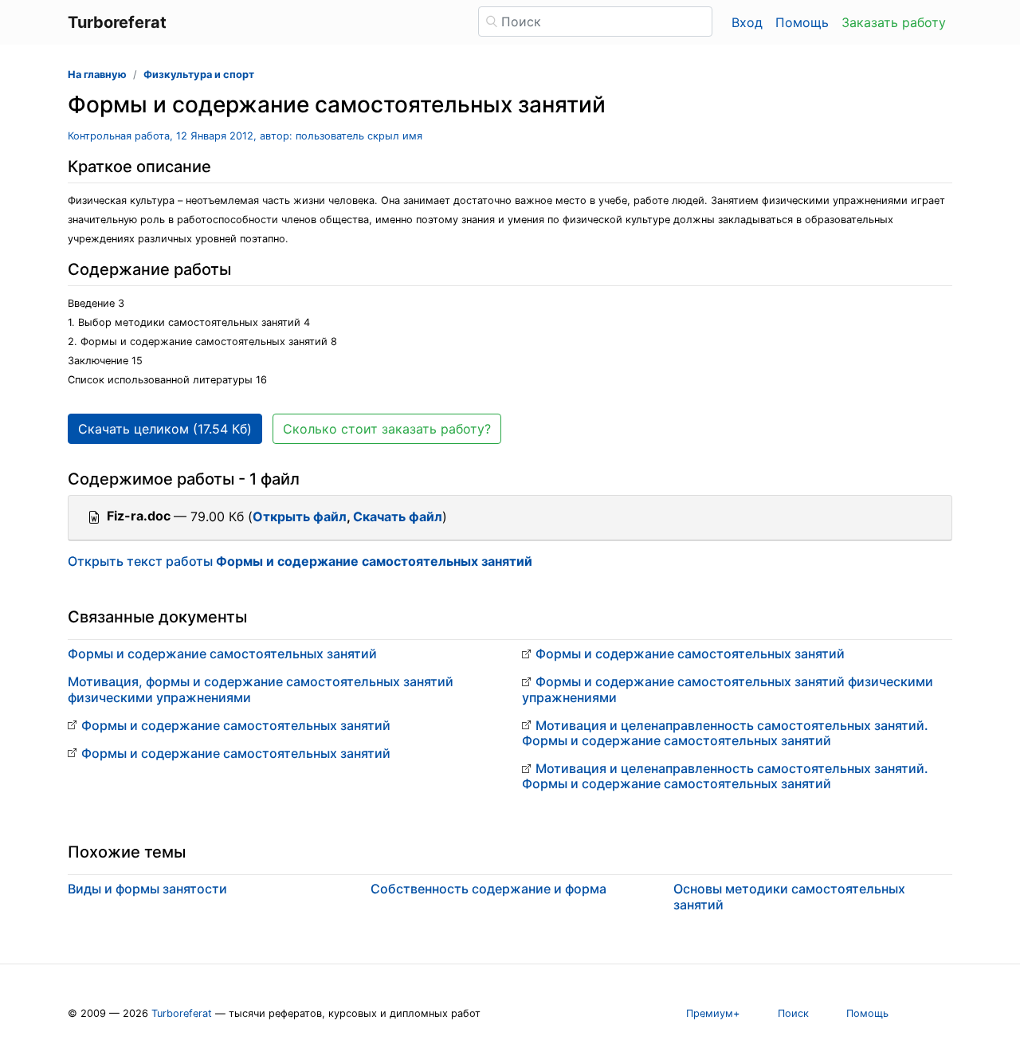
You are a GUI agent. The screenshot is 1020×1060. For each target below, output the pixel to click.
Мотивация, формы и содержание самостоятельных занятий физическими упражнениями (260, 689)
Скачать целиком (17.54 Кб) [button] (165, 429)
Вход (747, 22)
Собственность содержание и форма (488, 889)
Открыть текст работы (300, 561)
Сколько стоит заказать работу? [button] (387, 429)
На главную (97, 74)
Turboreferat (181, 1013)
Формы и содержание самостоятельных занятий (222, 654)
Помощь (802, 22)
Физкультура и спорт (198, 74)
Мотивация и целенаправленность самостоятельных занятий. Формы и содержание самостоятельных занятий (725, 732)
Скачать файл (397, 516)
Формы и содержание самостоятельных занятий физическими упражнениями (727, 689)
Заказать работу (894, 22)
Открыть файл (300, 516)
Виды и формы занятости (147, 889)
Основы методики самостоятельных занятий (789, 896)
